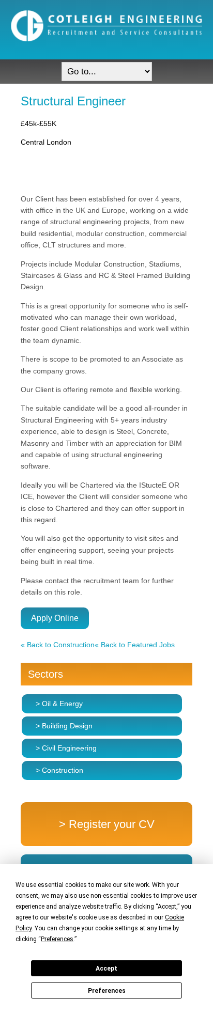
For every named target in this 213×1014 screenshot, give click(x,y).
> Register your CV (107, 824)
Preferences (107, 990)
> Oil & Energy (59, 703)
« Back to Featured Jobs (135, 645)
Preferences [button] (57, 939)
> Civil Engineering (66, 748)
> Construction (59, 770)
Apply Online (55, 618)
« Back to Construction (58, 645)
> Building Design (64, 726)
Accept (106, 968)
